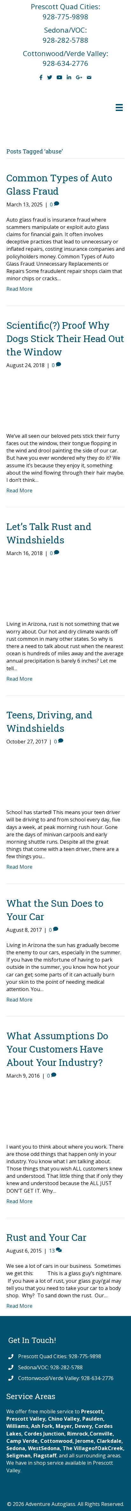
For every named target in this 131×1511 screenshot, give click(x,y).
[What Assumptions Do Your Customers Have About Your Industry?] (30, 1110)
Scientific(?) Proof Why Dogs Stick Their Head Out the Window (65, 338)
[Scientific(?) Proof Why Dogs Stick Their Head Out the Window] (30, 400)
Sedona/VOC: (65, 30)
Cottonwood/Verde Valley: (65, 53)
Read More (19, 288)
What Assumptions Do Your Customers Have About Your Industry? (57, 1048)
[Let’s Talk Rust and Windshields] (30, 588)
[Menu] (119, 107)
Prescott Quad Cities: (65, 6)
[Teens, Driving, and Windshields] (30, 776)
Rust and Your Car (46, 1237)
